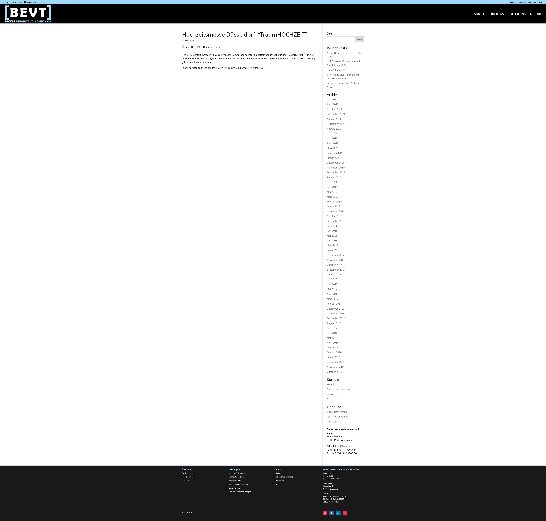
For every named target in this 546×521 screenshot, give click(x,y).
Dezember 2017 (335, 255)
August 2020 (334, 128)
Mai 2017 (332, 289)
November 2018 (336, 211)
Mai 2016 (332, 337)
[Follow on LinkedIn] (338, 513)
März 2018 (332, 245)
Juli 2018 (332, 226)
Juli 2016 (332, 328)
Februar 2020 (334, 153)
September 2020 (336, 123)
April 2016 (333, 342)
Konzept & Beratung (237, 473)
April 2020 (333, 143)
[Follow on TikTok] (345, 513)
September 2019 (336, 172)
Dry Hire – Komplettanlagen (240, 491)
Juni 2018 (332, 230)
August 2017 (334, 274)
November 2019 (336, 167)
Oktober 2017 (334, 264)
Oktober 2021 (334, 109)
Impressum (532, 2)
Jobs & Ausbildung (337, 416)
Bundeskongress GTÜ (338, 70)
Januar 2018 (333, 250)
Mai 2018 (332, 235)
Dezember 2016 (335, 308)
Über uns (497, 14)
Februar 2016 (334, 352)
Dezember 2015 (335, 362)
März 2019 (332, 196)
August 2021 (334, 119)
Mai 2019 (332, 192)
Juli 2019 (332, 182)
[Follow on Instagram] (325, 513)
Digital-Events (234, 488)
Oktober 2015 (334, 371)
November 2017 (336, 260)
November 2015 (336, 367)
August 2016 (334, 323)
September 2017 (336, 269)
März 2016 (332, 347)
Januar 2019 (333, 206)
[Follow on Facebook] (331, 513)
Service (479, 14)
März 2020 (332, 148)
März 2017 (332, 298)
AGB (540, 2)
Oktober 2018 (334, 216)
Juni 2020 (332, 138)
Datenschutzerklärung (518, 2)
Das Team (332, 421)
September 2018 (336, 221)
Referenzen (518, 14)
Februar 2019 (334, 201)
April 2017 (333, 294)
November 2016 (336, 313)
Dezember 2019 (335, 162)
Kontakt (535, 14)
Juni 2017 (332, 284)
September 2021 (336, 114)
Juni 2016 (332, 333)
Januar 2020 (333, 157)
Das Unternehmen (337, 411)
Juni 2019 (332, 187)
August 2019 (334, 177)
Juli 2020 (332, 133)
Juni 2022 (332, 99)
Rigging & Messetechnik (238, 484)
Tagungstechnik (235, 480)
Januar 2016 (333, 357)
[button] (6, 514)
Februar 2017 (334, 303)
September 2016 (336, 318)
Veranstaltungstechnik (237, 477)
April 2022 (333, 104)
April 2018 (333, 240)
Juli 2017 (332, 279)
